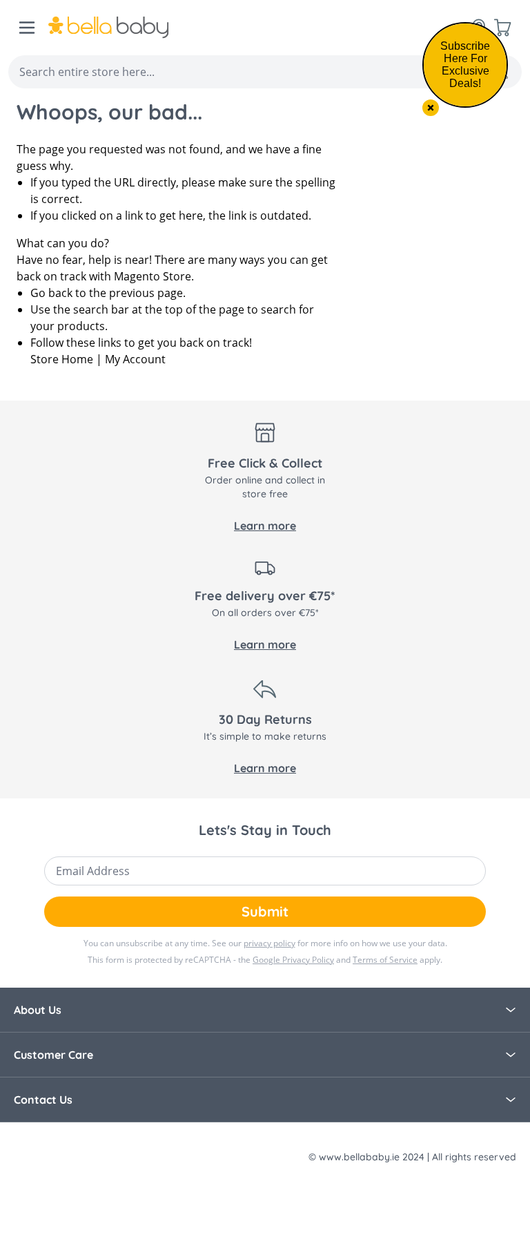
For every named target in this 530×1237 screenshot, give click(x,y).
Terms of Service (385, 960)
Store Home (61, 359)
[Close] (430, 107)
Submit (265, 911)
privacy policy (269, 943)
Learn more (265, 526)
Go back (51, 292)
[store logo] (108, 28)
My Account (135, 359)
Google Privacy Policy (293, 960)
